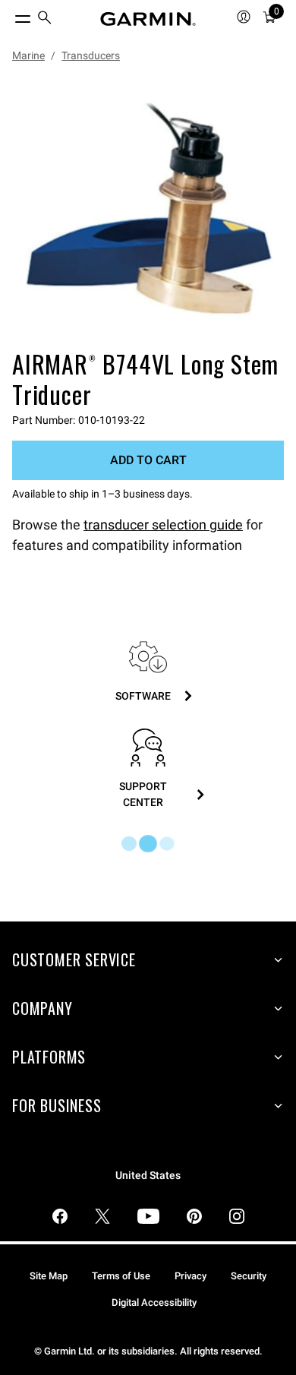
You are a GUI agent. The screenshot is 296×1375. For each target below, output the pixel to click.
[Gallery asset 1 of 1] (148, 209)
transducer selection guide (163, 525)
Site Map (49, 1276)
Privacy (190, 1276)
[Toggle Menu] (9, 15)
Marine (28, 55)
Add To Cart (148, 460)
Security (248, 1276)
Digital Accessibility (154, 1302)
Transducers (90, 55)
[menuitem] (44, 19)
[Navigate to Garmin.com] (148, 19)
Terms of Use (121, 1276)
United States (148, 1175)
